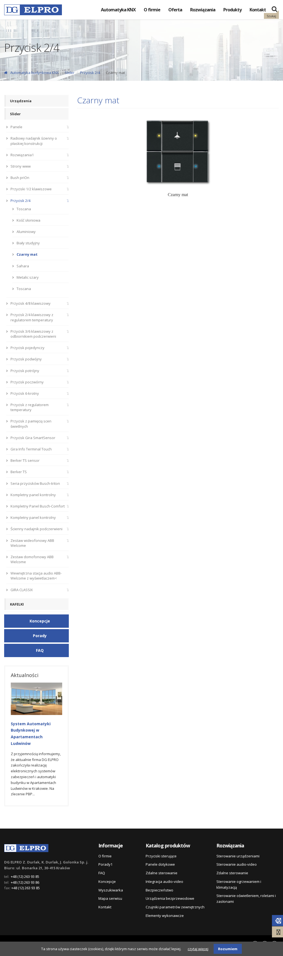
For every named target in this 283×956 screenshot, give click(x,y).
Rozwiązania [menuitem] (202, 10)
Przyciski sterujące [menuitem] (161, 856)
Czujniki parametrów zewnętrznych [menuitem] (175, 906)
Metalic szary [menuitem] (28, 277)
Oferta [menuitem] (175, 10)
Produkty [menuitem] (232, 10)
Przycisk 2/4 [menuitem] (20, 200)
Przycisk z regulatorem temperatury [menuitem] (30, 407)
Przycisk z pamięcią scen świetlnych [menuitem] (31, 424)
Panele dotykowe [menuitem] (160, 864)
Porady (40, 635)
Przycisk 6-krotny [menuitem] (25, 393)
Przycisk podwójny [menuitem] (26, 359)
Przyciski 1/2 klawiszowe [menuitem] (31, 188)
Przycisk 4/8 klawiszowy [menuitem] (31, 303)
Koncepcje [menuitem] (107, 881)
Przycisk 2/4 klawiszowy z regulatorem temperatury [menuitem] (32, 317)
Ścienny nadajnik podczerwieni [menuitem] (36, 528)
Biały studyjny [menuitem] (28, 242)
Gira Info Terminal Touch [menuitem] (31, 449)
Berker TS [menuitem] (19, 471)
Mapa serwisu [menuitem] (110, 898)
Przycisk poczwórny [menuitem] (27, 382)
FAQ (40, 650)
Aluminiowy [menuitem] (26, 231)
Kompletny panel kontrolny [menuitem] (33, 494)
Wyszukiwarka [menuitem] (110, 890)
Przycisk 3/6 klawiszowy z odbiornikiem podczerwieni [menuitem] (33, 334)
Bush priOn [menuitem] (20, 177)
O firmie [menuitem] (152, 10)
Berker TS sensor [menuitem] (25, 460)
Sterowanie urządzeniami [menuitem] (238, 856)
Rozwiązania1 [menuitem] (22, 154)
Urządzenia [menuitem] (21, 100)
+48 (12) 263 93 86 (25, 882)
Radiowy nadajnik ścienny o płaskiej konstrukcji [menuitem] (34, 141)
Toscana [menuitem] (24, 208)
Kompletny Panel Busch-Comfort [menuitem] (38, 506)
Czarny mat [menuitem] (27, 254)
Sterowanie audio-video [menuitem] (236, 864)
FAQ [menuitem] (101, 872)
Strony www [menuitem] (21, 166)
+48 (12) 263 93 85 (25, 876)
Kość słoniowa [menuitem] (28, 220)
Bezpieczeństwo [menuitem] (159, 890)
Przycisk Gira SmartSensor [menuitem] (33, 437)
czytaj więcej (198, 948)
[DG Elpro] (26, 847)
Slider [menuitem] (15, 113)
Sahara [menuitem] (23, 265)
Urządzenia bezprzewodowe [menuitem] (170, 898)
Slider (69, 72)
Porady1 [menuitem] (105, 864)
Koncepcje (40, 621)
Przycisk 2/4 (90, 72)
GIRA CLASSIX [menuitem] (22, 589)
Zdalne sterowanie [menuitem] (161, 872)
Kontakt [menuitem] (258, 10)
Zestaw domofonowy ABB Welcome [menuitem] (32, 559)
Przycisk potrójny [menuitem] (25, 370)
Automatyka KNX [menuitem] (118, 10)
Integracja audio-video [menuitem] (164, 881)
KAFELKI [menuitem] (17, 604)
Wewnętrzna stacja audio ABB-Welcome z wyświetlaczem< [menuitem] (36, 576)
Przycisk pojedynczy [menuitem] (27, 347)
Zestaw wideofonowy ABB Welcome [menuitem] (32, 543)
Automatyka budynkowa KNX (34, 72)
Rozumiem (227, 948)
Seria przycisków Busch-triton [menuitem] (35, 483)
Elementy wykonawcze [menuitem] (165, 915)
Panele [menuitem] (16, 126)
